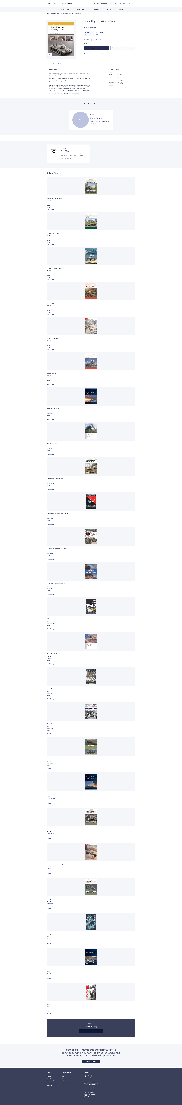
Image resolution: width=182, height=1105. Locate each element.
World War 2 (65, 13)
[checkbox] (89, 33)
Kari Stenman (49, 658)
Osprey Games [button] (80, 9)
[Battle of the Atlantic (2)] (91, 361)
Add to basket (96, 48)
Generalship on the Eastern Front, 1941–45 (57, 513)
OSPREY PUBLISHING (55, 13)
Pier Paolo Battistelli (51, 308)
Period (61, 13)
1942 (48, 618)
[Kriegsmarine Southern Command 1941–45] (91, 781)
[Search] (115, 3)
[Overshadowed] (91, 711)
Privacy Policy (49, 1078)
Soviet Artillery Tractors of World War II (56, 548)
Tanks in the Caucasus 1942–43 (54, 198)
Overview (49, 1076)
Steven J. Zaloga (50, 238)
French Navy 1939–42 (52, 969)
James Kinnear (50, 553)
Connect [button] (120, 9)
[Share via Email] (58, 64)
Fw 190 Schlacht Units (52, 338)
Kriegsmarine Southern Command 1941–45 (57, 794)
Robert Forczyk (50, 518)
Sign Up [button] (91, 1031)
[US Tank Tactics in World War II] (91, 221)
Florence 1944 (50, 303)
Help (63, 1076)
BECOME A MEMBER (91, 1061)
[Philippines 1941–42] (91, 431)
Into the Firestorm (51, 688)
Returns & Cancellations (67, 1083)
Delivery (63, 1080)
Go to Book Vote (65, 158)
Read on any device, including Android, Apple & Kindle (97, 53)
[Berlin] (91, 992)
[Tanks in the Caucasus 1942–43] (91, 186)
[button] (124, 3)
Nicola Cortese (96, 118)
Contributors (95, 9)
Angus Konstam (50, 413)
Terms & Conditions (51, 1080)
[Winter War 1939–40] (91, 641)
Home (48, 13)
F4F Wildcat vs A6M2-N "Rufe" (54, 268)
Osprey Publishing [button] (64, 9)
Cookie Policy (49, 1085)
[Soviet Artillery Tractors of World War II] (91, 536)
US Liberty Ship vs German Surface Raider (57, 583)
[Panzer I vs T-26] (91, 746)
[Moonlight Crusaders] (91, 922)
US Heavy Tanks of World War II (54, 829)
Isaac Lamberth (50, 728)
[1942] (91, 606)
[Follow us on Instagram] (88, 1076)
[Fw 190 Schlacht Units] (91, 326)
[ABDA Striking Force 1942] (91, 396)
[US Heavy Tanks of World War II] (91, 817)
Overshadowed (50, 723)
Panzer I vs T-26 (51, 759)
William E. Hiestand (51, 203)
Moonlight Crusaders (52, 934)
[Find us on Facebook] (85, 1076)
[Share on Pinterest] (56, 64)
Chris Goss (49, 868)
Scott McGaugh (50, 693)
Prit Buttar (49, 1008)
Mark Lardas (49, 448)
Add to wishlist (122, 48)
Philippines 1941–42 (52, 443)
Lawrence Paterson (51, 798)
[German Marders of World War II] (91, 466)
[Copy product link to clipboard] (61, 64)
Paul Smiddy (49, 938)
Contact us (64, 1078)
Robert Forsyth (50, 343)
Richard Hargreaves (51, 623)
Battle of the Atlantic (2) (53, 373)
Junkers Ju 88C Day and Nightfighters (56, 864)
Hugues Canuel (50, 973)
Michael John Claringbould (52, 273)
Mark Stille (49, 378)
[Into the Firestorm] (91, 676)
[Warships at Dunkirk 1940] (91, 887)
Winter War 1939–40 (52, 653)
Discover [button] (108, 9)
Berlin (48, 1004)
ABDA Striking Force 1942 (53, 408)
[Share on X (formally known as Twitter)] (54, 64)
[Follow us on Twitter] (91, 1076)
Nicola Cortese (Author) (90, 27)
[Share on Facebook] (52, 64)
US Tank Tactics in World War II (54, 233)
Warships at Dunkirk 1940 (53, 899)
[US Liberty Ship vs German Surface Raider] (91, 571)
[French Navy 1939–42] (91, 957)
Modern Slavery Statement (52, 1083)
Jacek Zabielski (50, 763)
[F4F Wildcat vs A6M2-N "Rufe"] (91, 256)
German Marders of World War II (55, 478)
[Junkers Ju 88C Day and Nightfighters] (91, 852)
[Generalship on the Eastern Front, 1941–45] (91, 501)
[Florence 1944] (91, 291)
